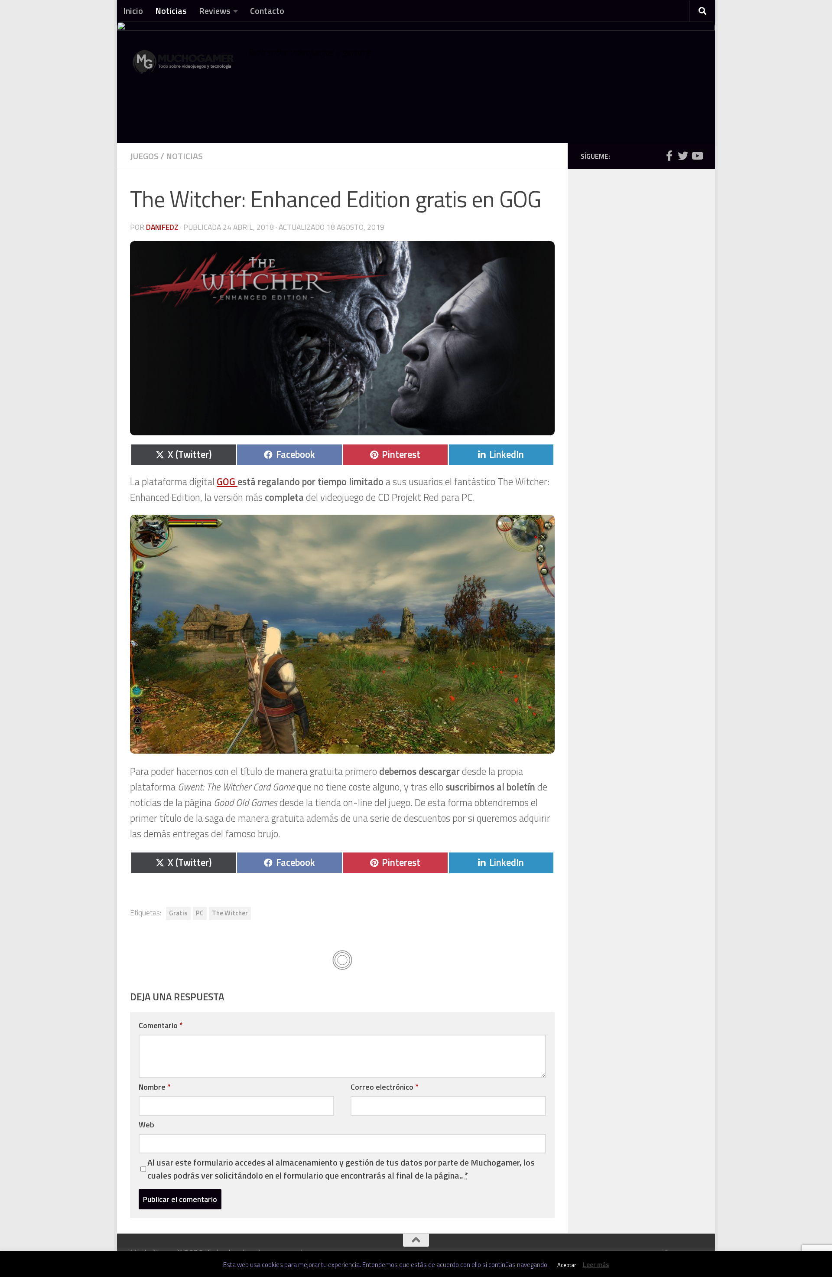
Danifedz (162, 227)
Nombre (154, 1087)
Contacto (267, 10)
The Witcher (230, 913)
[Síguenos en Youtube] (697, 155)
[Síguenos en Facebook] (669, 155)
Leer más (596, 1265)
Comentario (160, 1025)
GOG (227, 481)
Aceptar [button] (566, 1265)
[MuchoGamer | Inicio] (184, 66)
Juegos (144, 156)
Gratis (178, 913)
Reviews (215, 10)
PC (200, 913)
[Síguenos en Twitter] (683, 155)
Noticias (171, 10)
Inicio (133, 10)
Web (146, 1124)
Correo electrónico (384, 1087)
